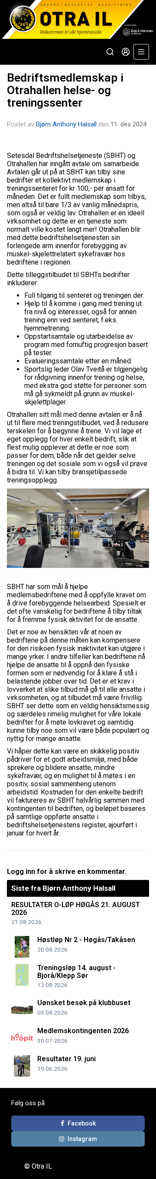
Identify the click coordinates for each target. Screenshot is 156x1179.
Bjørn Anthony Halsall (66, 124)
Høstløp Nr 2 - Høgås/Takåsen (86, 940)
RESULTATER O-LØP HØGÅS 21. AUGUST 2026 (75, 909)
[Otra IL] (78, 19)
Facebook (82, 1123)
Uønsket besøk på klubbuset (83, 1003)
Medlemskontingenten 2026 (83, 1031)
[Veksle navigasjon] (141, 52)
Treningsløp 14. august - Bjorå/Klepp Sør (76, 972)
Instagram (82, 1138)
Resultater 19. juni (66, 1059)
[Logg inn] (125, 52)
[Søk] (110, 52)
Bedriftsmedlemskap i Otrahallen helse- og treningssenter (65, 90)
